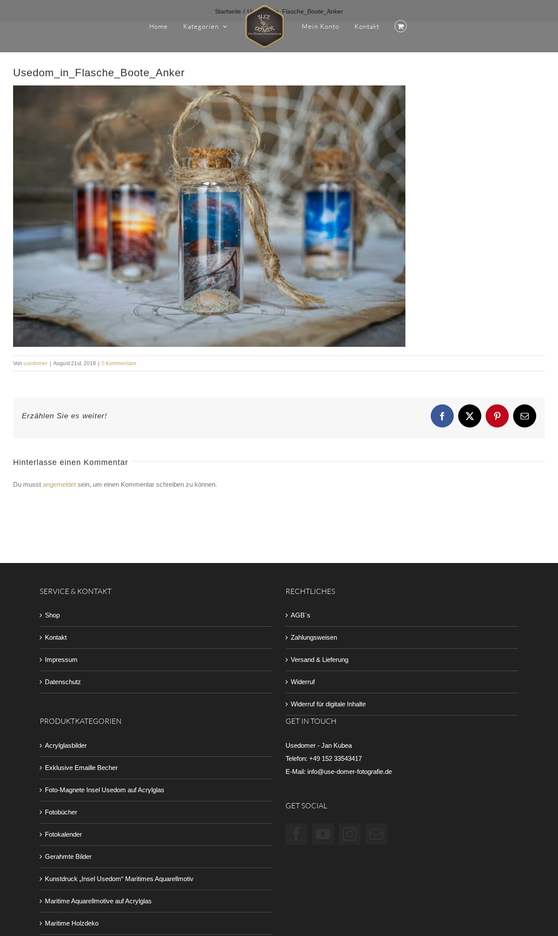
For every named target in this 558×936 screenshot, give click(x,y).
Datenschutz (63, 681)
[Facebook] (296, 834)
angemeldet (59, 484)
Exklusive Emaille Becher (81, 767)
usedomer (36, 363)
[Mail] (376, 834)
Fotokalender (63, 834)
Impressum (61, 659)
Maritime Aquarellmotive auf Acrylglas (98, 901)
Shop (52, 615)
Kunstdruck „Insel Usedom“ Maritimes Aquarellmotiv (119, 878)
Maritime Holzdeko (72, 923)
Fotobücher (61, 812)
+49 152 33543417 (335, 758)
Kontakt (56, 637)
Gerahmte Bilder (68, 856)
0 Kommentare (119, 363)
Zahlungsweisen (314, 637)
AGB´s (300, 615)
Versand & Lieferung (319, 659)
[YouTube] (323, 834)
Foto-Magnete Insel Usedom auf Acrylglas (104, 790)
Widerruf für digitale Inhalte (328, 704)
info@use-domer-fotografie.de (349, 771)
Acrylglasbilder (66, 745)
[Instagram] (350, 834)
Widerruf (303, 681)
